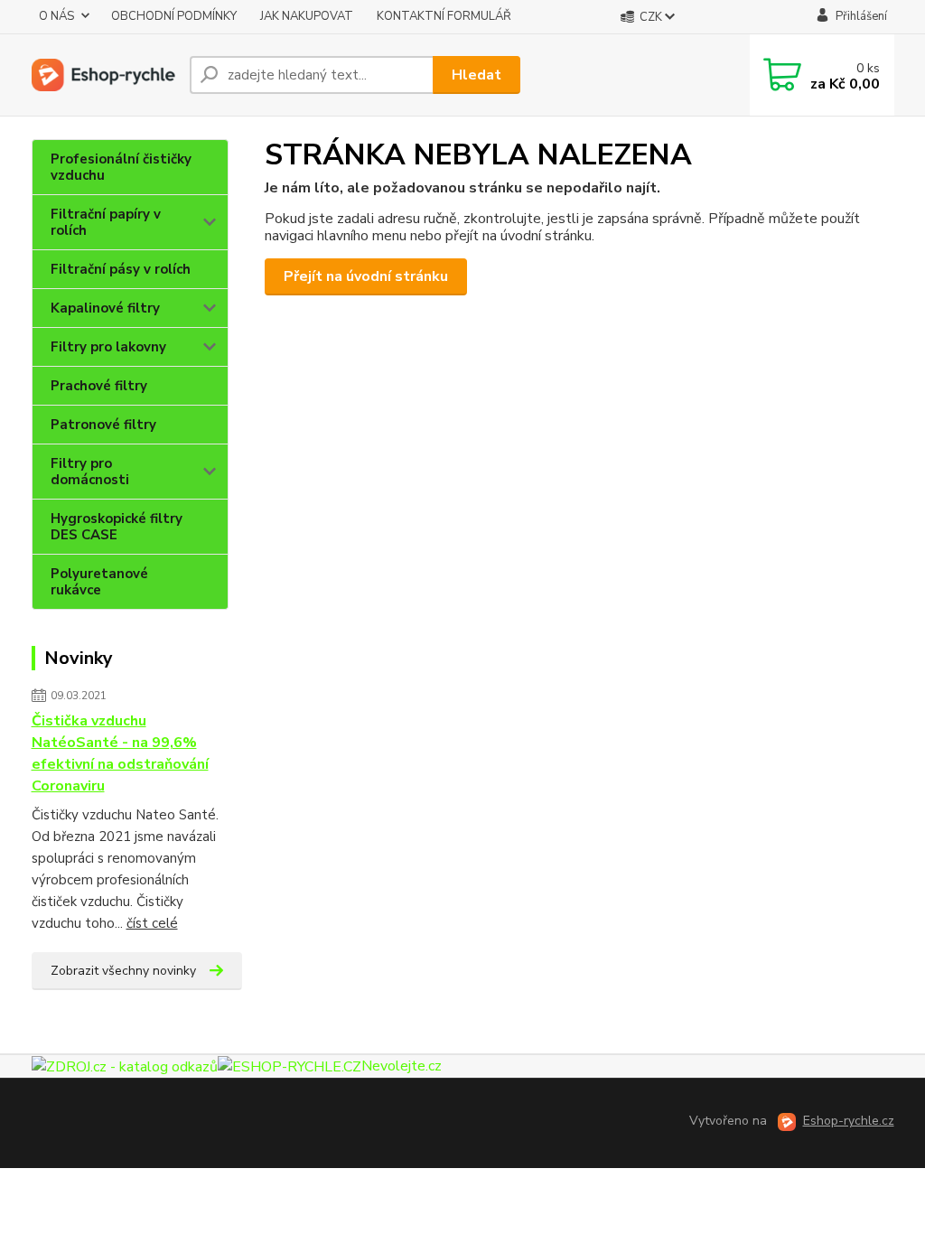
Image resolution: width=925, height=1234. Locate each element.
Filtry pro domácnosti (90, 471)
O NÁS (56, 16)
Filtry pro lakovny (108, 347)
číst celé (152, 923)
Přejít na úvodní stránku (366, 276)
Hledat (476, 75)
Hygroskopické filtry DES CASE (116, 526)
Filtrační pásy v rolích (121, 269)
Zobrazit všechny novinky (123, 970)
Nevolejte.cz (401, 1066)
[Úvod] (103, 75)
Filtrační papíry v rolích (106, 222)
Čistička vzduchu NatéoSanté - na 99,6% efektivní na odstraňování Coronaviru (120, 753)
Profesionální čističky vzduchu (121, 167)
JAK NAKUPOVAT (306, 16)
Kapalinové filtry (105, 308)
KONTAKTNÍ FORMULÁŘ (444, 16)
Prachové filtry (99, 386)
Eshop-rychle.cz (848, 1120)
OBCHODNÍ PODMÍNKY (174, 16)
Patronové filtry (103, 425)
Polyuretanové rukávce (99, 582)
